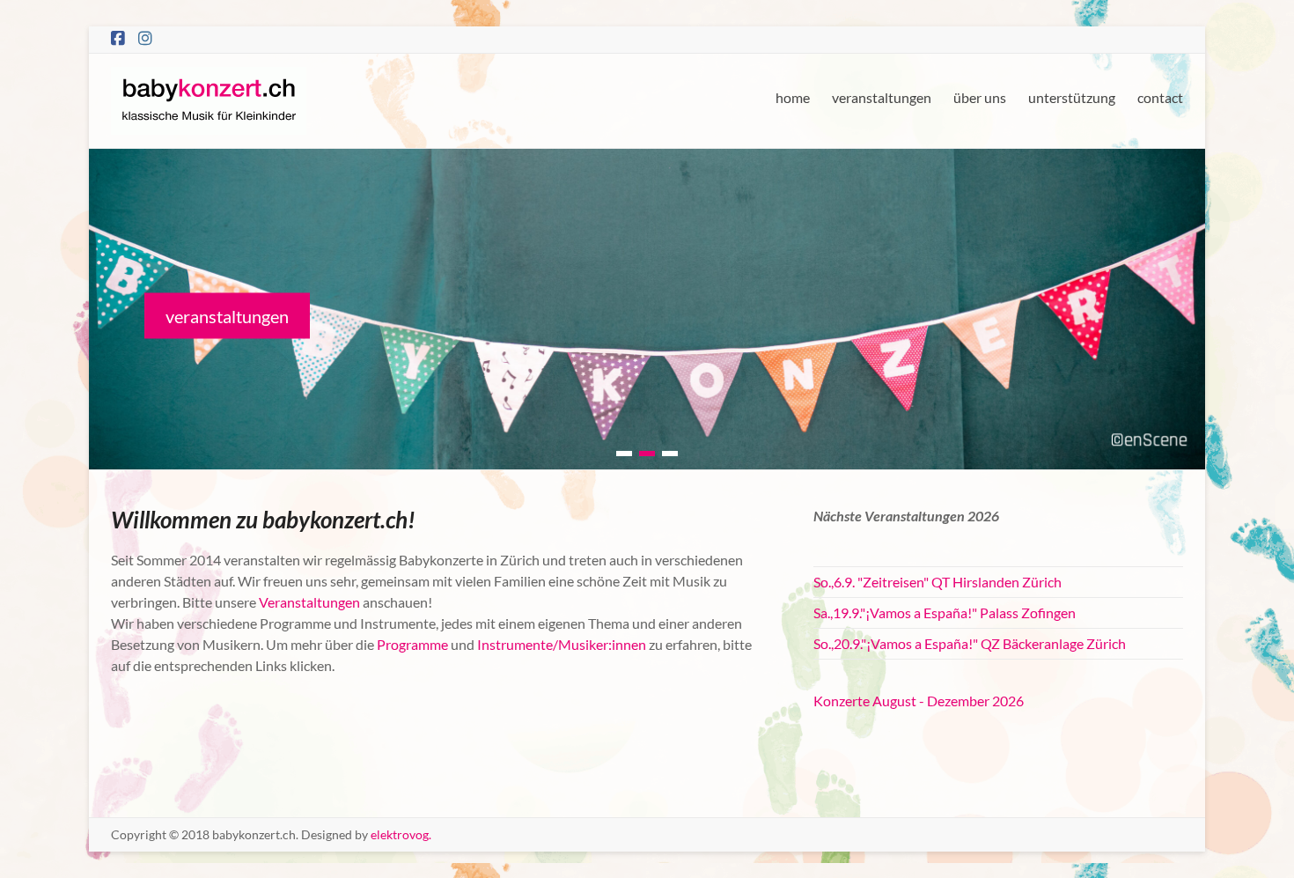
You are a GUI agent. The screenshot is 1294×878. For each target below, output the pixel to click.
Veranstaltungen (309, 602)
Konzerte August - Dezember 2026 (918, 700)
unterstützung (1071, 97)
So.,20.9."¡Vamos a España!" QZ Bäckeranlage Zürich (969, 643)
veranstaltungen (881, 97)
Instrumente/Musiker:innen (560, 644)
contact (1160, 97)
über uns (979, 97)
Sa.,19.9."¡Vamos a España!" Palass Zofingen (944, 612)
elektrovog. (401, 834)
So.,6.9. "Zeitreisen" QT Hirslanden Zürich (937, 581)
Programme (412, 644)
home (793, 97)
